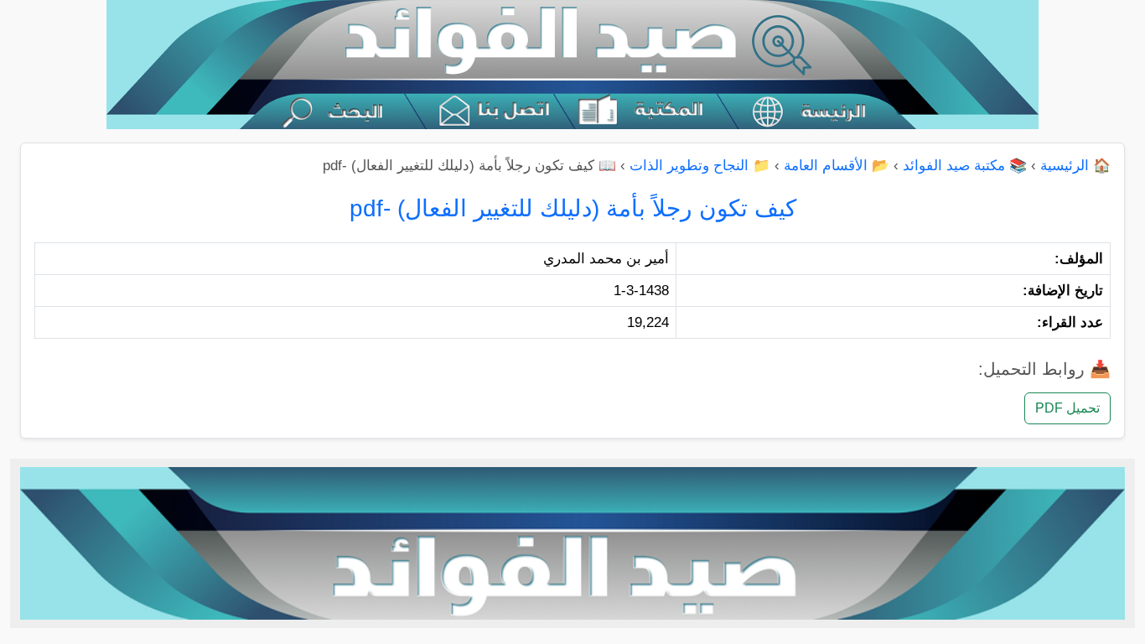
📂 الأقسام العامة (836, 166)
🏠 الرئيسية (1075, 166)
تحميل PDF (1067, 408)
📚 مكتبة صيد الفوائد (965, 166)
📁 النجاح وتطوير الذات (699, 166)
